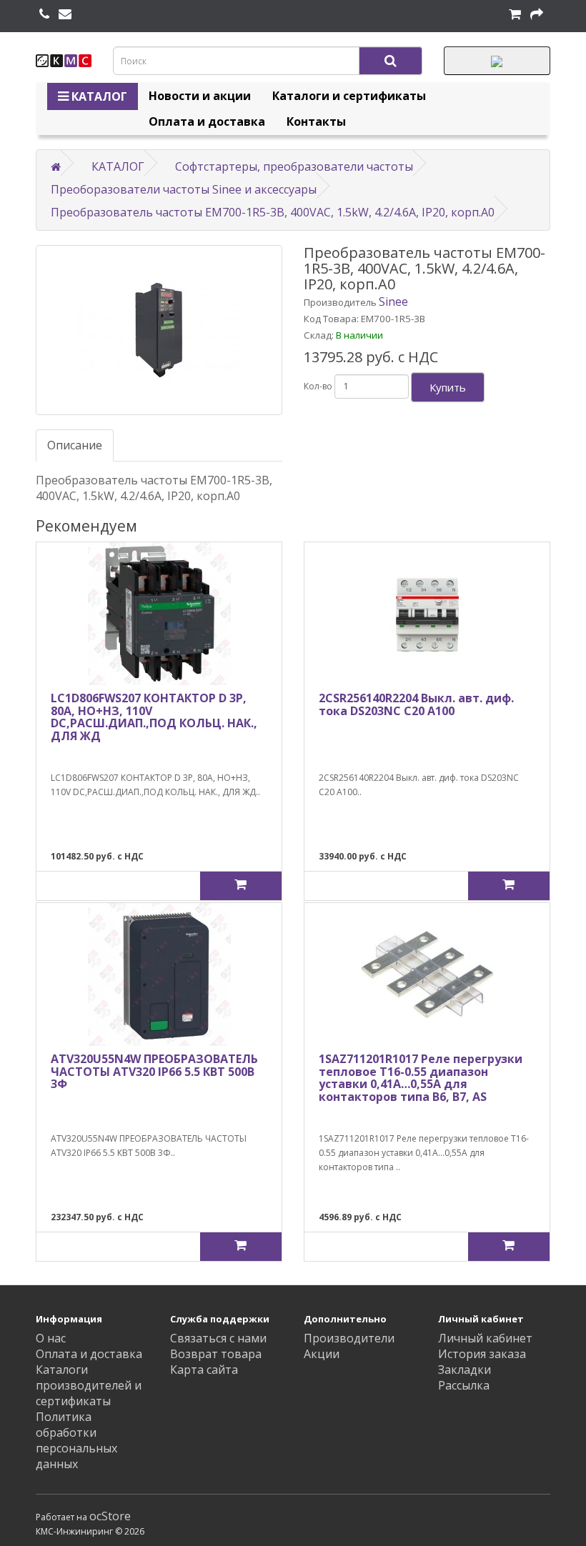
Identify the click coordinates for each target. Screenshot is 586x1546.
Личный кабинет (485, 1338)
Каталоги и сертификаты (349, 96)
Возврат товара (216, 1354)
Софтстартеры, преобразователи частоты (294, 166)
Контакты (316, 121)
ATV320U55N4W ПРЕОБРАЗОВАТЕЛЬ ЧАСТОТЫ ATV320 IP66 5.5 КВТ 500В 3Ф (154, 1071)
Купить (447, 387)
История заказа (482, 1354)
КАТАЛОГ (98, 96)
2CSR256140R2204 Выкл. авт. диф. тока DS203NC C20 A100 (416, 704)
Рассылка (464, 1385)
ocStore (110, 1516)
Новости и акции (200, 96)
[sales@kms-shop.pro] (65, 14)
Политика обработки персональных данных (76, 1440)
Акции (321, 1354)
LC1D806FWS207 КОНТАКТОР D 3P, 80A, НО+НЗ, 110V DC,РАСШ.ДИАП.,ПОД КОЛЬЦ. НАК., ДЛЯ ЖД (154, 717)
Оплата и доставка (207, 121)
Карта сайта (204, 1369)
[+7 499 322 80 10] (44, 14)
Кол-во (318, 386)
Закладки (464, 1369)
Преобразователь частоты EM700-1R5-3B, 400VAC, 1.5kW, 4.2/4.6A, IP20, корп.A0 (273, 212)
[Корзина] (515, 14)
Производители (349, 1338)
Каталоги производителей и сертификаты (88, 1385)
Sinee (393, 301)
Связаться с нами (218, 1338)
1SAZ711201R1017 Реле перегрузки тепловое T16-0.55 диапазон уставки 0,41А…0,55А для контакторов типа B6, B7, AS (420, 1077)
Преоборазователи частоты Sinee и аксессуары (184, 189)
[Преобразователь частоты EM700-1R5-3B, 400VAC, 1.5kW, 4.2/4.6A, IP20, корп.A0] (159, 330)
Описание (74, 445)
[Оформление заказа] (536, 14)
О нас (51, 1338)
